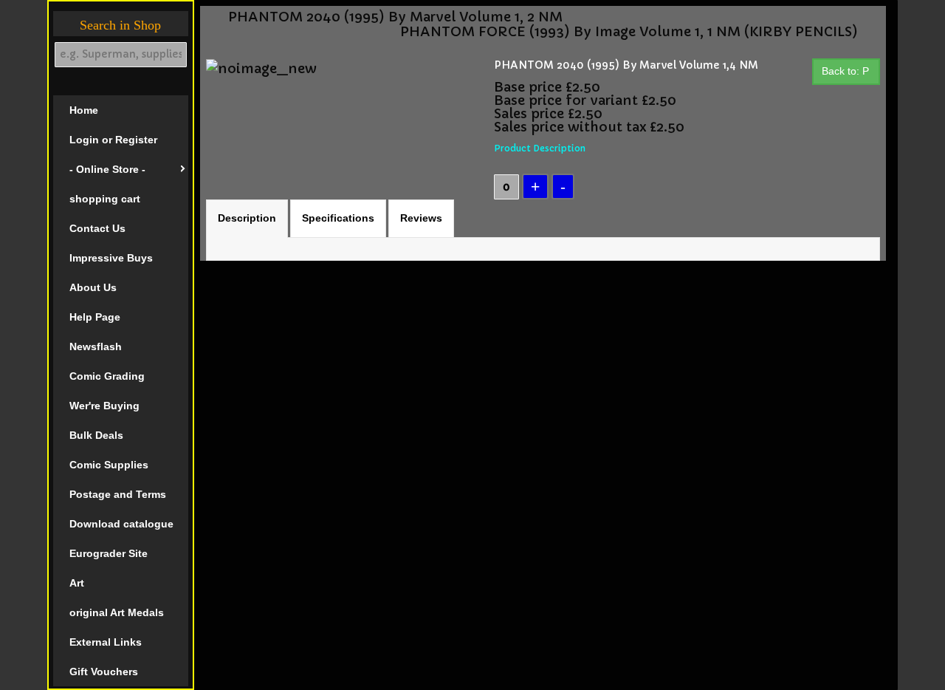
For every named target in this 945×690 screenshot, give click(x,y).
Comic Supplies (108, 465)
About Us (93, 287)
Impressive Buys (111, 258)
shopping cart (104, 199)
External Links (105, 642)
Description (247, 218)
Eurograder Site (108, 553)
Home (83, 110)
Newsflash (95, 346)
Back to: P (845, 71)
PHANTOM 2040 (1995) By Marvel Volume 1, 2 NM (395, 17)
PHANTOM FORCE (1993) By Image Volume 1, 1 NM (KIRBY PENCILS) (629, 31)
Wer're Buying (104, 405)
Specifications (338, 218)
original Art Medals (116, 612)
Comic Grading (107, 376)
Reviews (421, 218)
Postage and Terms (117, 494)
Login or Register (113, 140)
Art (76, 583)
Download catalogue (121, 524)
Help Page (94, 317)
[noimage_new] (261, 67)
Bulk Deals (96, 435)
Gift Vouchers (103, 671)
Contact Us (97, 228)
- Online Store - (107, 169)
